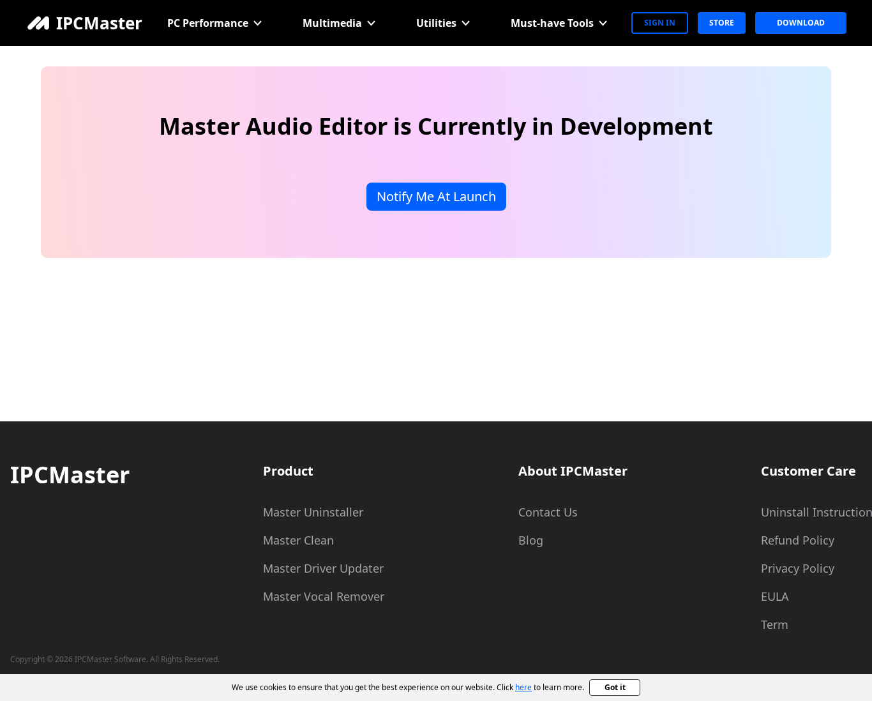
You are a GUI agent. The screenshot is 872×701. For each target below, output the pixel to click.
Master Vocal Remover (323, 596)
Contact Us (548, 512)
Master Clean (298, 540)
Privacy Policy (797, 568)
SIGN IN (659, 22)
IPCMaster (70, 474)
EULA (775, 596)
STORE (721, 22)
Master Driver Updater (323, 568)
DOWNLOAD (801, 22)
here (523, 687)
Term (774, 624)
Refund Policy (797, 540)
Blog (530, 540)
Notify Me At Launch (436, 196)
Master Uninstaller (313, 512)
